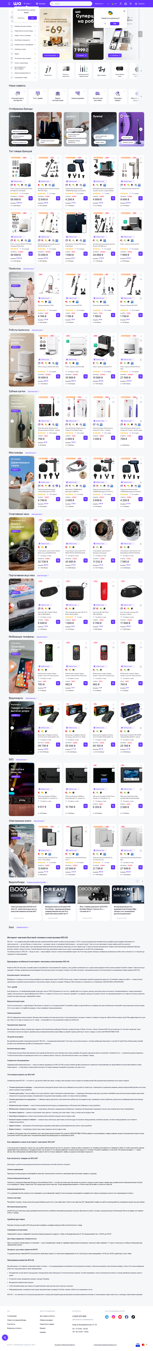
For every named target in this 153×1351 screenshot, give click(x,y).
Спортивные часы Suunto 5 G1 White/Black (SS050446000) (130, 552)
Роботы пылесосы (19, 329)
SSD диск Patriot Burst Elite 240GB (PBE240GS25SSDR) (129, 797)
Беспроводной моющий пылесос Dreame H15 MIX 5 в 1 (104, 245)
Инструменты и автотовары (20, 68)
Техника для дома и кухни (47, 141)
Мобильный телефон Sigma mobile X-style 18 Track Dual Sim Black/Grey (130, 675)
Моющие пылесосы (20, 131)
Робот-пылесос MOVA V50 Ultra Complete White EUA (21, 245)
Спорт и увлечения (21, 63)
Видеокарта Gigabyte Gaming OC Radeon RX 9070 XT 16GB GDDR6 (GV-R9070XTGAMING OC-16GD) (75, 736)
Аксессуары (127, 138)
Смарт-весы (99, 142)
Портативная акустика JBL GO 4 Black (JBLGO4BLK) (76, 613)
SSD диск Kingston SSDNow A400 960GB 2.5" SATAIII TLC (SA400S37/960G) (75, 797)
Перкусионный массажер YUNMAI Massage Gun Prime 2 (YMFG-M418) (103, 491)
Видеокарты (16, 698)
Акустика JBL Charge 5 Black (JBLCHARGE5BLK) (47, 613)
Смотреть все (28, 268)
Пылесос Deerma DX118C (101, 305)
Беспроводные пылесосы (18, 137)
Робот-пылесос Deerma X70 (102, 367)
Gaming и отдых (20, 49)
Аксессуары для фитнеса (101, 137)
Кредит (43, 1328)
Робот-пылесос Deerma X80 (74, 367)
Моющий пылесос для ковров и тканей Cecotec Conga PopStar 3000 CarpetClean (103, 190)
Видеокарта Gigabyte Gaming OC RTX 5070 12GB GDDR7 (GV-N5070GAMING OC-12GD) (49, 736)
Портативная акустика (22, 575)
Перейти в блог (22, 927)
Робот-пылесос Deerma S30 (129, 244)
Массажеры (16, 452)
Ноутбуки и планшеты (22, 40)
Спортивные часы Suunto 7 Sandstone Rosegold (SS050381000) (102, 552)
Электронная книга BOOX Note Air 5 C (75, 859)
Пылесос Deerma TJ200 (46, 305)
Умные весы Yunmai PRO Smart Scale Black (75, 245)
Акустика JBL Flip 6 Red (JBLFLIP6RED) (100, 613)
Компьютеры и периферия (24, 44)
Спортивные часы (19, 513)
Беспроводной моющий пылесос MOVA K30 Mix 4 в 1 (49, 245)
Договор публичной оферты (65, 1345)
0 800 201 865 (79, 1316)
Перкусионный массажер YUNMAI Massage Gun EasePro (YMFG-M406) (75, 190)
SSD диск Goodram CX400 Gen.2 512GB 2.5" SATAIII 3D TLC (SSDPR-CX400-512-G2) (104, 797)
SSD (11, 759)
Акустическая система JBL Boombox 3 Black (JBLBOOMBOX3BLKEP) (129, 613)
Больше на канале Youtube (36, 882)
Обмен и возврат (46, 1320)
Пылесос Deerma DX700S (128, 305)
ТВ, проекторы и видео (23, 58)
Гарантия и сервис (47, 1324)
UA (116, 3)
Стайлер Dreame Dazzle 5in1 (129, 188)
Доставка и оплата (47, 1316)
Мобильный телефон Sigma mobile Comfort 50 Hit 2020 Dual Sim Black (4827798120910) (75, 675)
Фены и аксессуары (75, 130)
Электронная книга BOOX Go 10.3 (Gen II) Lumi (103, 859)
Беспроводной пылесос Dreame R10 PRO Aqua (48, 189)
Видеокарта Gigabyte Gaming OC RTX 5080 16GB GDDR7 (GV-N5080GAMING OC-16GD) (104, 736)
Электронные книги (20, 820)
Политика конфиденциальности (105, 1345)
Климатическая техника (23, 26)
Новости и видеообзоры (16, 1320)
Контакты (11, 1324)
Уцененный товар (21, 77)
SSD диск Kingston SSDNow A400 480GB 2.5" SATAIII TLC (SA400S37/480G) (48, 797)
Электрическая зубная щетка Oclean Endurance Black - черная (49, 429)
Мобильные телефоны (21, 636)
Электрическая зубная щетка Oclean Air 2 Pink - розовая (103, 429)
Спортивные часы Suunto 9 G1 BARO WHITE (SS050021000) (75, 552)
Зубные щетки (128, 142)
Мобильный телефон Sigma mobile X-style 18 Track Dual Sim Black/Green (48, 675)
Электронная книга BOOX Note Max (130, 859)
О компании (12, 1316)
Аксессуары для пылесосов (73, 135)
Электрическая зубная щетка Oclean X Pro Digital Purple (75, 429)
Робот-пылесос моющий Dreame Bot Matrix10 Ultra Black (21, 189)
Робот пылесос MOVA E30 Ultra (48, 367)
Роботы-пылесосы (19, 142)
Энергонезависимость (23, 73)
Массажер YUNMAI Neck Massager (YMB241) (73, 490)
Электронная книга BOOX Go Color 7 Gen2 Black (48, 859)
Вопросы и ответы (14, 1328)
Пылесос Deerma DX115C (73, 305)
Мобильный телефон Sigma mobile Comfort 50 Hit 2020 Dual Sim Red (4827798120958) (103, 675)
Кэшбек (43, 1332)
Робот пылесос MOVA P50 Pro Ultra (130, 368)
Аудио (17, 54)
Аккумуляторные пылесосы (74, 141)
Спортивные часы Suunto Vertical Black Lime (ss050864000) (49, 552)
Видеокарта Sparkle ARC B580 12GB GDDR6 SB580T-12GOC (130, 736)
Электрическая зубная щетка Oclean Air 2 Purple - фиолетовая (131, 429)
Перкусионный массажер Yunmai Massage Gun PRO (46, 490)
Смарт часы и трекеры (23, 35)
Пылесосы (15, 268)
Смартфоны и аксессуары (24, 31)
